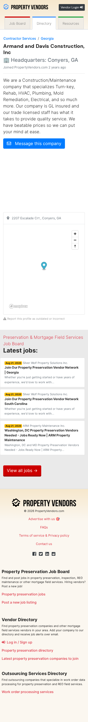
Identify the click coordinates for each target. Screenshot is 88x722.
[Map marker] (44, 266)
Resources (71, 23)
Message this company (36, 143)
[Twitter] (41, 554)
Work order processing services (28, 692)
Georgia (47, 38)
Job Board (17, 23)
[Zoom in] (75, 234)
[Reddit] (54, 554)
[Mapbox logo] (18, 306)
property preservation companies (40, 658)
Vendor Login (70, 7)
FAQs (44, 527)
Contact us (44, 544)
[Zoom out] (75, 240)
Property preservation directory (27, 650)
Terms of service (31, 535)
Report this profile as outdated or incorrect (35, 318)
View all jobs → (22, 470)
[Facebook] (34, 554)
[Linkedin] (47, 554)
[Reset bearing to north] (75, 246)
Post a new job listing (19, 602)
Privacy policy (58, 535)
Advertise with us (41, 519)
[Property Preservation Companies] (25, 6)
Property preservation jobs (23, 594)
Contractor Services (19, 38)
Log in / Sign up (18, 642)
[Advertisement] (44, 182)
